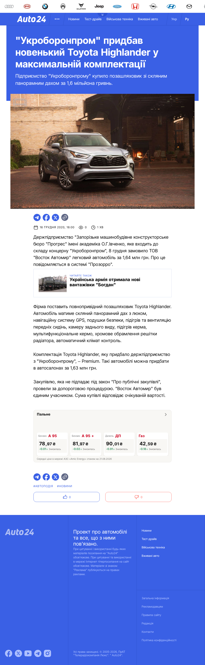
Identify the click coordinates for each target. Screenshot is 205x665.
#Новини (64, 486)
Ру (187, 19)
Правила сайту (151, 615)
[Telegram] (37, 653)
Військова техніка (120, 19)
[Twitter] (18, 653)
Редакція (147, 623)
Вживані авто (148, 19)
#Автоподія (43, 486)
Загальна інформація (155, 598)
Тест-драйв (92, 19)
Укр (174, 19)
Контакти (148, 632)
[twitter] (55, 217)
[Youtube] (28, 653)
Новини (73, 19)
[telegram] (37, 217)
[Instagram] (47, 653)
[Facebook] (8, 653)
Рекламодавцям (152, 606)
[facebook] (46, 217)
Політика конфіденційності (159, 640)
